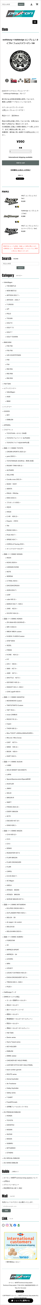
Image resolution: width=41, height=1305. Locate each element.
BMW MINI (7, 342)
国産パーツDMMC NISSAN (13, 554)
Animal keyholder (13, 1079)
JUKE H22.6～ (12, 608)
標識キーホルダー (13, 1014)
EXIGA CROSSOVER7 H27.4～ (17, 977)
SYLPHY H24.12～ (13, 613)
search (21, 4)
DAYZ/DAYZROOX (13, 585)
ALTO (9, 816)
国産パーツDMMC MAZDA (13, 831)
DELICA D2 (10, 927)
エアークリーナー (10, 388)
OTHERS (10, 1153)
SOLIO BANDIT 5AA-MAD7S (16, 770)
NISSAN (9, 1130)
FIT (8, 659)
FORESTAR (11, 940)
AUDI (8, 396)
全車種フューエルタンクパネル (17, 1107)
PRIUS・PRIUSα (12, 493)
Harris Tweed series (13, 1042)
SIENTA (9, 489)
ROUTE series (12, 1074)
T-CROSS (10, 304)
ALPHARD (10, 470)
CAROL (9, 871)
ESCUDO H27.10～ (13, 821)
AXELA (9, 885)
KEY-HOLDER (11, 1046)
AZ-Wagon (10, 881)
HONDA (9, 1116)
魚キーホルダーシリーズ (15, 1010)
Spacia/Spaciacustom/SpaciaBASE (19, 779)
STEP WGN (11, 641)
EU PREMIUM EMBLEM (12, 1112)
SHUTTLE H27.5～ (14, 678)
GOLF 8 (9, 323)
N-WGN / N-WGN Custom (15, 636)
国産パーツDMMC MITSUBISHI (15, 904)
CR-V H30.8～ (12, 664)
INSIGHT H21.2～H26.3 (15, 687)
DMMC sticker (11, 1056)
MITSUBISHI (11, 1148)
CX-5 (8, 839)
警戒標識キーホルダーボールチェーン (20, 1019)
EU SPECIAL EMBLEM (12, 1158)
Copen (9, 724)
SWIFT (9, 802)
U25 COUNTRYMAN (14, 355)
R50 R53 (10, 378)
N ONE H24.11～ (13, 655)
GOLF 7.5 (10, 327)
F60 (8, 360)
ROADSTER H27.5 (13, 853)
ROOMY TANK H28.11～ (15, 465)
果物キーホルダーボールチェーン (18, 1028)
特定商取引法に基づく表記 (13, 1188)
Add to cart (20, 163)
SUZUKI (9, 1134)
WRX (8, 963)
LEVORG (10, 959)
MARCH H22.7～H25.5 (15, 604)
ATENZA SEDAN (13, 890)
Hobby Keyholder (13, 1088)
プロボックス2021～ (14, 502)
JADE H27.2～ (12, 673)
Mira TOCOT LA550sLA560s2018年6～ (20, 733)
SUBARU (10, 1143)
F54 (8, 364)
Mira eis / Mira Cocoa (14, 738)
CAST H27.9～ (12, 742)
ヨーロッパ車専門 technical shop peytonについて (21, 1178)
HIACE (9, 512)
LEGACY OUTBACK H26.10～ (17, 973)
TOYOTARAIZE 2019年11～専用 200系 (20, 461)
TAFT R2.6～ (11, 710)
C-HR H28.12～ (13, 516)
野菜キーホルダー (13, 1023)
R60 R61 (10, 369)
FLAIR (9, 867)
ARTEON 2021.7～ (13, 295)
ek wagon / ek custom (14, 922)
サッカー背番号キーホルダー (17, 1000)
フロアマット (8, 430)
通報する (20, 175)
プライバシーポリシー (11, 1185)
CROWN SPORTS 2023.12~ (16, 452)
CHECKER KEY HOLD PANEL (17, 1060)
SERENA (10, 576)
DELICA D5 (11, 917)
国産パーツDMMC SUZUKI (13, 762)
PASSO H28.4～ (12, 530)
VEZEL (9, 645)
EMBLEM (10, 419)
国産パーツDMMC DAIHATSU (14, 697)
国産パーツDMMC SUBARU (13, 937)
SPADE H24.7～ (12, 539)
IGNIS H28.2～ (12, 825)
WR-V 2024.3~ (12, 627)
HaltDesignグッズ (10, 992)
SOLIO (9, 793)
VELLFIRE (10, 475)
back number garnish (14, 1070)
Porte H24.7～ (12, 535)
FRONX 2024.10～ (13, 807)
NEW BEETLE (11, 291)
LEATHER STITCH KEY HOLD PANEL (20, 1065)
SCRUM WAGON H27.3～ (16, 899)
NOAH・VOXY (12, 484)
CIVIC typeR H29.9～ (14, 692)
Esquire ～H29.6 (12, 521)
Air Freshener (11, 1083)
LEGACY (10, 968)
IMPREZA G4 (12, 954)
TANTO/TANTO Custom (15, 705)
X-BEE (9, 765)
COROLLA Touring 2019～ (16, 544)
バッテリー (8, 407)
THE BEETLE (11, 286)
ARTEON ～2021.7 (13, 300)
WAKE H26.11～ (13, 747)
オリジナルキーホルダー (15, 549)
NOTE (9, 572)
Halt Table (7, 384)
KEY (8, 415)
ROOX (9, 558)
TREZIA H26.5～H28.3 (14, 982)
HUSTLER (10, 784)
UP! (8, 309)
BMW (8, 401)
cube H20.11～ (12, 599)
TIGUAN (9, 318)
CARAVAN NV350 (13, 567)
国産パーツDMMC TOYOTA (13, 448)
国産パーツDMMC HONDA (13, 619)
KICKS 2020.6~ (12, 562)
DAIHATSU (10, 1125)
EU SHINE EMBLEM (11, 1163)
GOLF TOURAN (12, 337)
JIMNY (9, 788)
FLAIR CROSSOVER (14, 862)
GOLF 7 (9, 332)
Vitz (8, 525)
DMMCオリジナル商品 (11, 997)
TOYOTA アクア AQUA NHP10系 (18, 442)
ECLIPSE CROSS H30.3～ (16, 908)
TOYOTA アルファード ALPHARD (18, 438)
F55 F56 (10, 350)
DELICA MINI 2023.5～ (15, 931)
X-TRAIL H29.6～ (13, 581)
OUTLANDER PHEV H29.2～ (17, 913)
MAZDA (9, 1139)
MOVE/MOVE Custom (14, 701)
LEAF (8, 595)
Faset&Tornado (12, 1102)
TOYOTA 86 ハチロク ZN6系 (16, 433)
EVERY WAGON (12, 811)
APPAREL (7, 425)
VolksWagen (8, 282)
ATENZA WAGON (13, 894)
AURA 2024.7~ (12, 590)
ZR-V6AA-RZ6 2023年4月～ (16, 622)
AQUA (9, 507)
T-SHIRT (10, 1097)
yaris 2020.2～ (12, 456)
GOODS (7, 411)
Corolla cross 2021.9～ (15, 479)
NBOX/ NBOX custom (14, 631)
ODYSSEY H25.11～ (14, 682)
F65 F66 (10, 346)
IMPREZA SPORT (13, 950)
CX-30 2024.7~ (12, 876)
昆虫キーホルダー (13, 1005)
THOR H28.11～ (12, 728)
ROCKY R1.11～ (12, 719)
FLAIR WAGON (12, 857)
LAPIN (9, 774)
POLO (9, 314)
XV (8, 945)
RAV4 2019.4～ (12, 498)
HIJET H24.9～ (12, 756)
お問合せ (7, 1181)
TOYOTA (10, 1120)
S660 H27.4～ (12, 668)
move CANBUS (12, 715)
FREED (9, 650)
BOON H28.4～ (12, 751)
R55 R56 (10, 373)
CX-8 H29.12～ (12, 834)
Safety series (11, 1093)
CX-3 (8, 844)
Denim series (11, 1037)
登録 (6, 1210)
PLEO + (9, 987)
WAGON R (10, 797)
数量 (20, 148)
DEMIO (9, 848)
